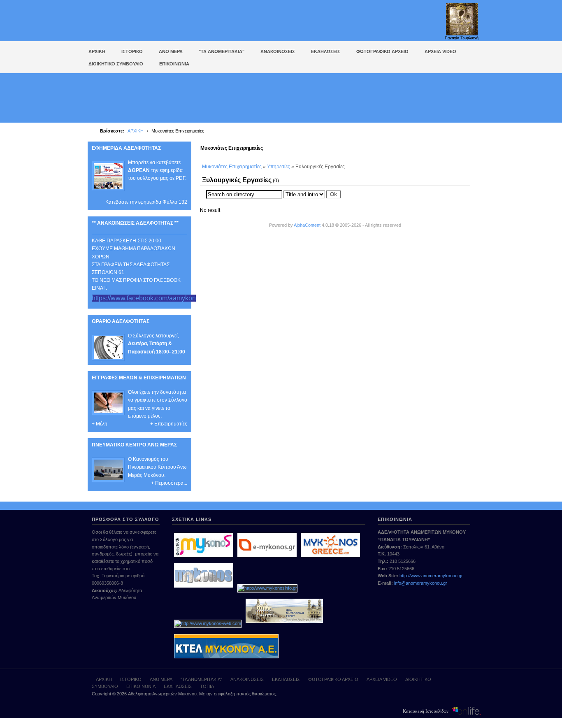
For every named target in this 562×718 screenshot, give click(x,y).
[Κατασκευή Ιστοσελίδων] (466, 710)
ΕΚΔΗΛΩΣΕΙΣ (286, 679)
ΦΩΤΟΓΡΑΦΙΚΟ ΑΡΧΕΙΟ (333, 679)
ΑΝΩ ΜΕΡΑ (161, 679)
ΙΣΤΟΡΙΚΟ (131, 679)
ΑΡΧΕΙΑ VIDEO (382, 679)
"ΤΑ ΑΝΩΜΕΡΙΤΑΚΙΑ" (201, 679)
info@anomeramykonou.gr (420, 583)
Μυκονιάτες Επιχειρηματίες (232, 167)
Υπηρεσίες (278, 167)
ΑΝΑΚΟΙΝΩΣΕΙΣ (247, 679)
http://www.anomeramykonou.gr (431, 575)
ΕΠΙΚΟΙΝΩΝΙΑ (141, 686)
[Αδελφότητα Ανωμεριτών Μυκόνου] (149, 21)
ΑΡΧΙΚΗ (136, 130)
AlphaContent (307, 225)
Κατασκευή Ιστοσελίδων (426, 710)
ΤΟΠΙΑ (207, 686)
